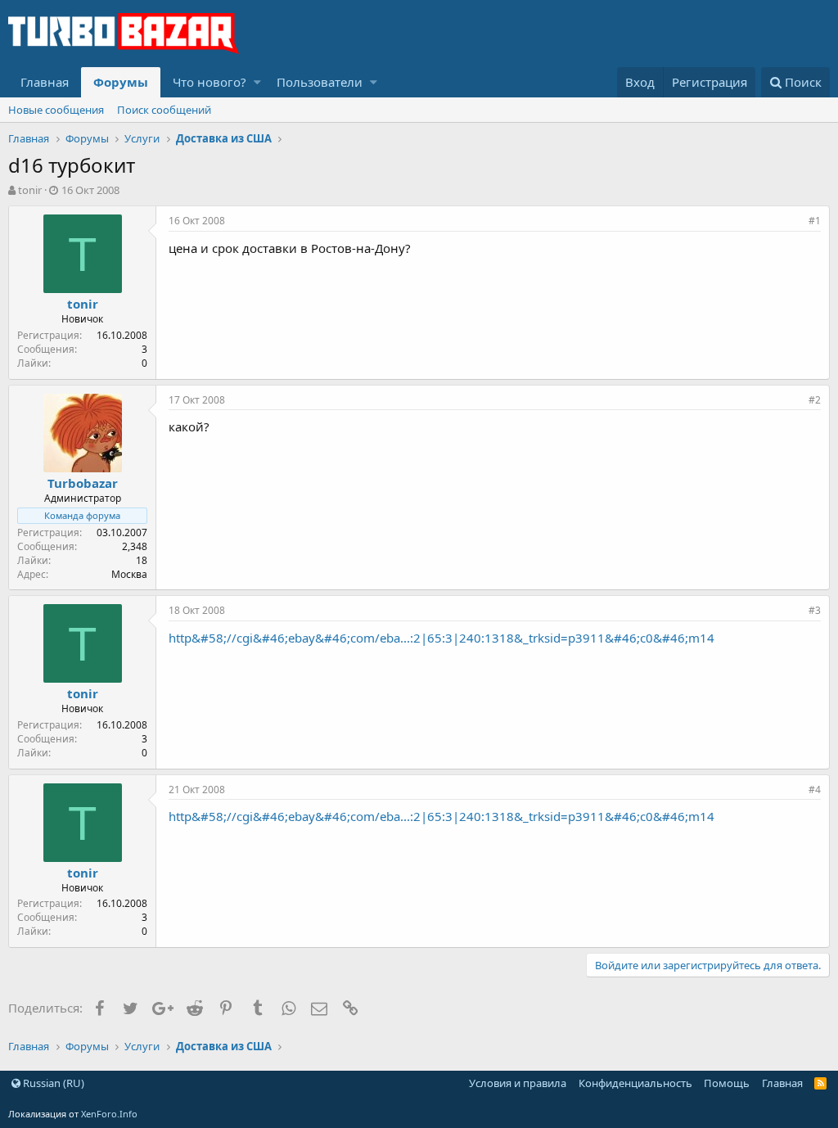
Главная (44, 82)
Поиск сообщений (164, 109)
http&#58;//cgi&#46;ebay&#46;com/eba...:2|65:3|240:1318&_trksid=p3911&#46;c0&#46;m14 (441, 637)
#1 (815, 221)
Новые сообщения (56, 109)
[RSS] (820, 1083)
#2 (815, 400)
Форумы (120, 82)
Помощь (727, 1083)
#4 (815, 789)
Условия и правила (517, 1083)
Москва (129, 574)
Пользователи (320, 82)
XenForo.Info (109, 1114)
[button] (257, 82)
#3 (815, 610)
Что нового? (209, 82)
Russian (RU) (52, 1083)
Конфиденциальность (635, 1083)
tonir (30, 190)
